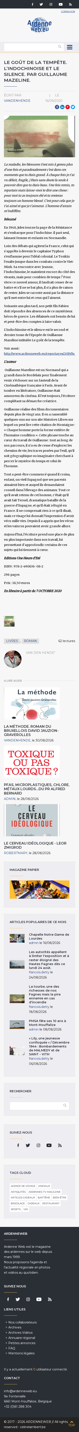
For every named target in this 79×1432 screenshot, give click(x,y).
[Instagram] (50, 4)
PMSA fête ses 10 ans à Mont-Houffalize (47, 1023)
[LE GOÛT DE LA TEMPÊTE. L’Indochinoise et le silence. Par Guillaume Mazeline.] (9, 621)
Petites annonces (21, 1343)
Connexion (68, 11)
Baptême (44, 1197)
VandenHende (17, 101)
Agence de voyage (23, 1186)
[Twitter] (41, 4)
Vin (25, 1209)
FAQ (11, 1348)
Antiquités (18, 1191)
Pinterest (67, 107)
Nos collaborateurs (22, 1322)
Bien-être (59, 1197)
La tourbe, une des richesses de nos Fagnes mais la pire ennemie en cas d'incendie (45, 994)
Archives (14, 1327)
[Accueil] (39, 33)
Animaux (44, 1186)
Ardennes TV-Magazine (45, 1191)
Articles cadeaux (23, 1197)
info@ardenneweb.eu (20, 1391)
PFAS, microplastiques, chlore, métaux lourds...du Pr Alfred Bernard (37, 789)
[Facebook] (32, 4)
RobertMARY (15, 853)
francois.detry (39, 972)
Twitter (73, 107)
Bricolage (18, 1203)
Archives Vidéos (20, 1333)
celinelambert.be (33, 1427)
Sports (16, 1209)
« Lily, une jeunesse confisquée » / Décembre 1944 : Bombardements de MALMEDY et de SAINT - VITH (49, 1046)
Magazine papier (39, 889)
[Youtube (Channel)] (61, 4)
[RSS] (70, 4)
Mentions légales (21, 1353)
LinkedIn (62, 107)
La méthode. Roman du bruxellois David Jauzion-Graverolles (31, 730)
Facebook (57, 107)
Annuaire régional (21, 1338)
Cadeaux (34, 1203)
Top (71, 1425)
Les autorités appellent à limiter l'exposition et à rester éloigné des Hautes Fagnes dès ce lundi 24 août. (49, 960)
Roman (30, 641)
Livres (12, 641)
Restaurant (50, 1203)
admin (10, 799)
